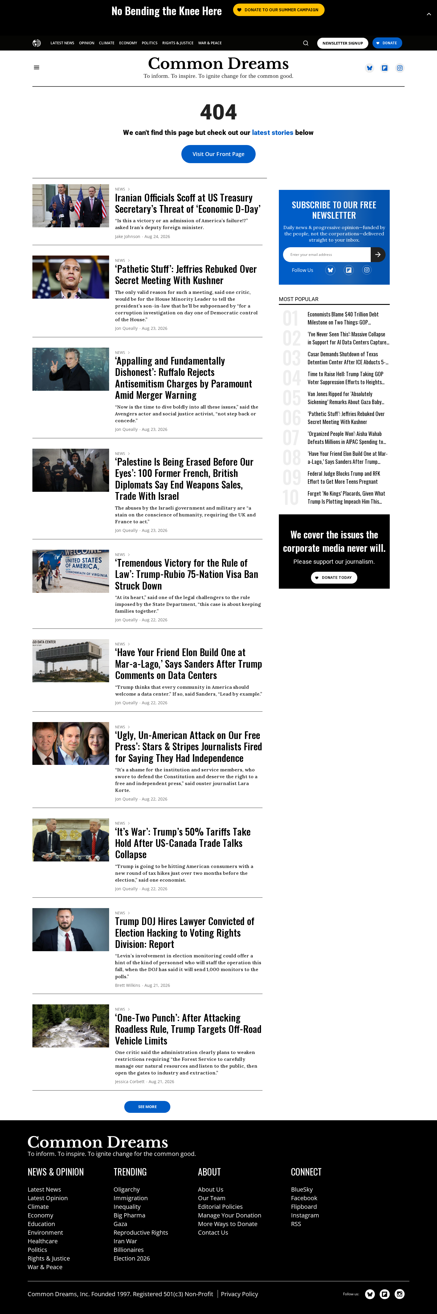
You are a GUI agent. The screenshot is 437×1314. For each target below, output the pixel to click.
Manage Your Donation (229, 1215)
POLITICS (150, 42)
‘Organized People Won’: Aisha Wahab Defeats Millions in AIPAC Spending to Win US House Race (345, 438)
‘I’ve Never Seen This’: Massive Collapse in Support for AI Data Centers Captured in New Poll (348, 338)
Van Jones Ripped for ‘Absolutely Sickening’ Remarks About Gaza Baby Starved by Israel (344, 398)
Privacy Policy (239, 1294)
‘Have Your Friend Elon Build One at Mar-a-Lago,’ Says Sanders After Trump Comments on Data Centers (188, 663)
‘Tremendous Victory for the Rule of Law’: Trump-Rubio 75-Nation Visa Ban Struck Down (186, 573)
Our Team (212, 1198)
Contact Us (213, 1232)
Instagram (305, 1215)
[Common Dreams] (37, 42)
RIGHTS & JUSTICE (178, 42)
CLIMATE (106, 42)
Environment (45, 1232)
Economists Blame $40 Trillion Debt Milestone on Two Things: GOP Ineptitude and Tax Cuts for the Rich (344, 318)
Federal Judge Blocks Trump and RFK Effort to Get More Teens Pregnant (344, 477)
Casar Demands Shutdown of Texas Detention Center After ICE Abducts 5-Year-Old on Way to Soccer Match (347, 358)
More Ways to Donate (227, 1224)
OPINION (86, 42)
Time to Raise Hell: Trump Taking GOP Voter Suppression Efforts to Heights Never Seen (345, 378)
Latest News (44, 1189)
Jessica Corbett (129, 1081)
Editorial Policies (220, 1207)
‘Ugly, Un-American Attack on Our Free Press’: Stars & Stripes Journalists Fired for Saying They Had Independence (188, 746)
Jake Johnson (127, 236)
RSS (296, 1224)
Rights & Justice (49, 1258)
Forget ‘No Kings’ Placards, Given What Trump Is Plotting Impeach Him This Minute (346, 497)
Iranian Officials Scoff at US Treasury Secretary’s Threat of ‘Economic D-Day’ (187, 202)
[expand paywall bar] (429, 14)
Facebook (304, 1198)
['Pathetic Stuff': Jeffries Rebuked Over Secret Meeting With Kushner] (70, 276)
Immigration (131, 1198)
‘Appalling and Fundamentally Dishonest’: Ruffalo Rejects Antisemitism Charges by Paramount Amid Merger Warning (183, 377)
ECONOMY (128, 42)
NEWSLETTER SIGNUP (343, 43)
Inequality (127, 1207)
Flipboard (304, 1207)
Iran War (125, 1241)
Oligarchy (127, 1189)
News (120, 189)
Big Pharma (129, 1215)
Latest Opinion (48, 1198)
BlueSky (302, 1189)
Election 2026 (132, 1258)
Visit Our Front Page (218, 153)
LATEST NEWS (62, 42)
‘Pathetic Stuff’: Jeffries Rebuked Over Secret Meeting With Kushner (186, 274)
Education (41, 1224)
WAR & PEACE (210, 42)
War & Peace (45, 1267)
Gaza (120, 1224)
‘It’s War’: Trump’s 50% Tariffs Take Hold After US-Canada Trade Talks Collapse (183, 842)
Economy (40, 1215)
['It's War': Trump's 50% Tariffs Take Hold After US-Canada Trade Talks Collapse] (70, 839)
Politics (37, 1250)
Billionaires (129, 1250)
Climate (38, 1207)
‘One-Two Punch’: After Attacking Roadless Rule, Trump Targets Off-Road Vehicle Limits (188, 1028)
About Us (211, 1189)
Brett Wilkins (127, 985)
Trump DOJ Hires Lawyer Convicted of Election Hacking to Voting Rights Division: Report (184, 932)
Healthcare (43, 1241)
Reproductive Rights (141, 1232)
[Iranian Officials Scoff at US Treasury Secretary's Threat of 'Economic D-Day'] (70, 205)
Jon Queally (126, 328)
